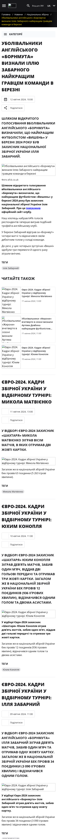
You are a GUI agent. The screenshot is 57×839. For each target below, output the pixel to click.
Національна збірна (38, 14)
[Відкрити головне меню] (4, 5)
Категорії (15, 34)
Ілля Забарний (11, 268)
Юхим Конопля (11, 669)
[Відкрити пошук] (28, 6)
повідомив (33, 208)
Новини (18, 14)
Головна (6, 14)
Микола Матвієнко (13, 491)
